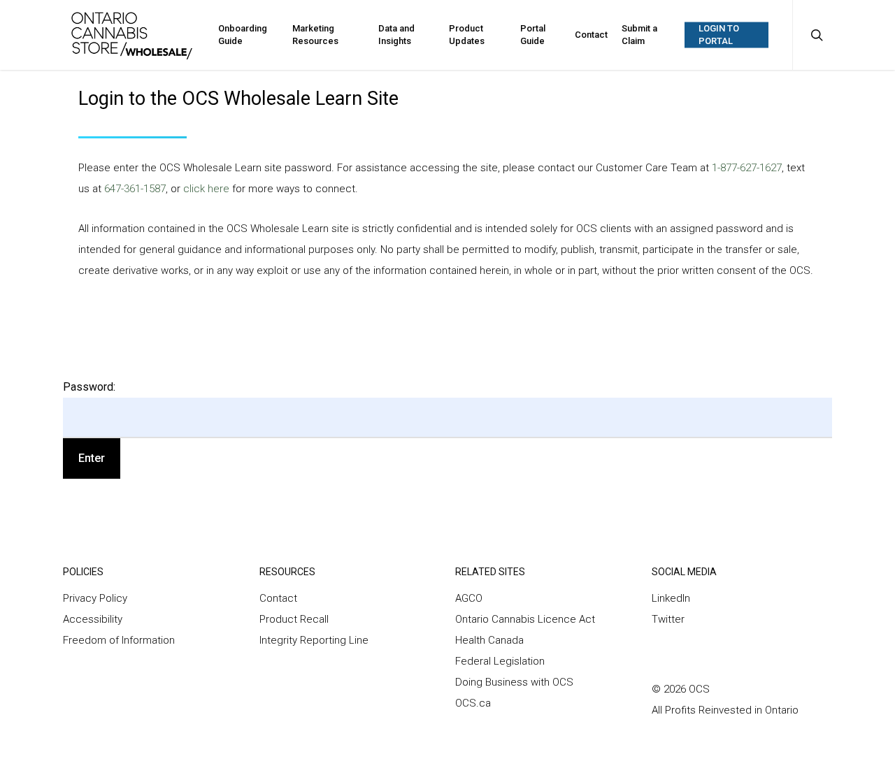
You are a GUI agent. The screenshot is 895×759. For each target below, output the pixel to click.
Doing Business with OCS (514, 682)
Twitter (668, 619)
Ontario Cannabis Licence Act (526, 619)
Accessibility (92, 619)
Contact (278, 598)
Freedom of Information (119, 640)
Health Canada (489, 640)
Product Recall (294, 619)
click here (207, 188)
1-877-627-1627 (747, 167)
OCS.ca (473, 703)
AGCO (468, 598)
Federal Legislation (500, 661)
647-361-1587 (135, 188)
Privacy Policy (95, 598)
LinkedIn (671, 598)
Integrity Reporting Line (313, 640)
